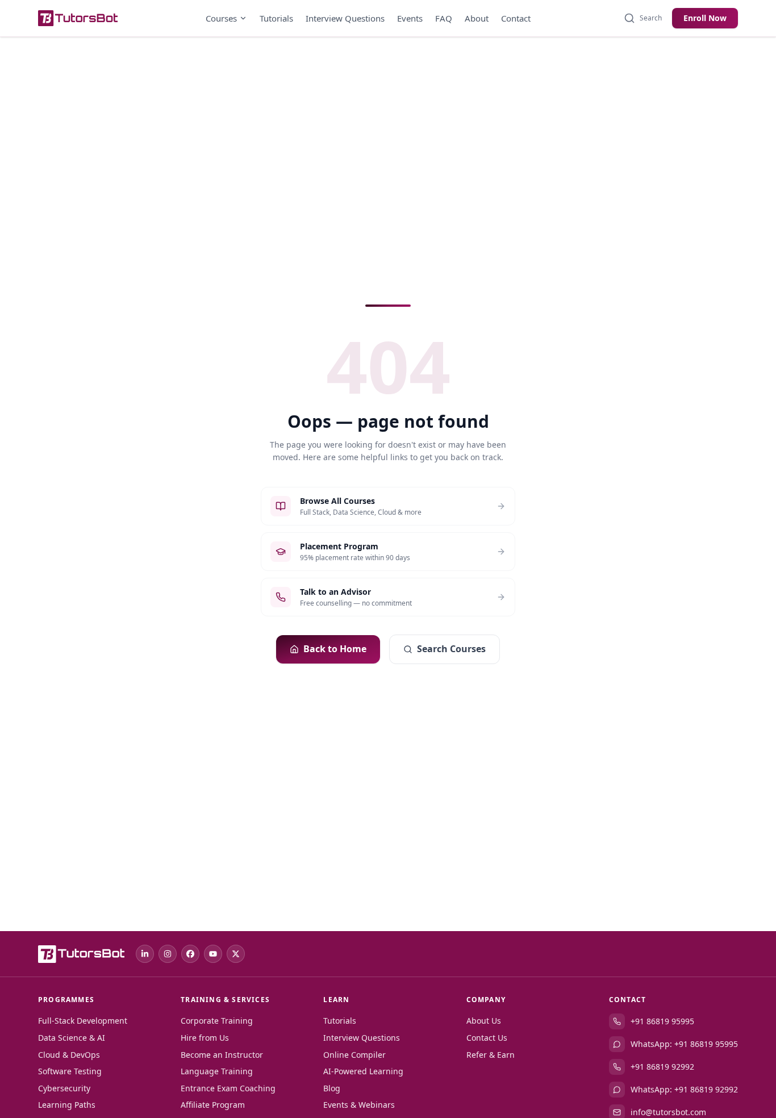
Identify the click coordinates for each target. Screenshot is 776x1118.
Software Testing (70, 1071)
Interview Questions (345, 18)
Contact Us (486, 1037)
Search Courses (451, 649)
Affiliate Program (213, 1104)
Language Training (217, 1071)
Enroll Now (705, 17)
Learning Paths (66, 1104)
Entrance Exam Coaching (228, 1088)
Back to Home (334, 649)
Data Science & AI (71, 1037)
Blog (331, 1088)
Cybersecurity (64, 1088)
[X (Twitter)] (236, 954)
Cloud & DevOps (69, 1054)
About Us (483, 1020)
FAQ (443, 18)
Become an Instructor (222, 1054)
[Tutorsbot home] (78, 18)
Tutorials (276, 18)
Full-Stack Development (82, 1020)
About (477, 18)
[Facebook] (190, 954)
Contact (516, 18)
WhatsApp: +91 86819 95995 (684, 1043)
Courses (221, 18)
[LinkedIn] (145, 954)
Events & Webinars (359, 1104)
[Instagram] (167, 954)
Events (410, 18)
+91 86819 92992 (662, 1066)
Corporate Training (217, 1020)
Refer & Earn (490, 1054)
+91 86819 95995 (662, 1021)
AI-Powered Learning (363, 1071)
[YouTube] (213, 954)
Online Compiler (354, 1054)
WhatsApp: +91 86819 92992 (684, 1089)
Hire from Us (205, 1037)
